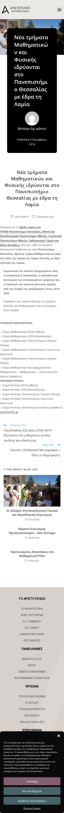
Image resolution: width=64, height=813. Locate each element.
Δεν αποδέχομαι (32, 791)
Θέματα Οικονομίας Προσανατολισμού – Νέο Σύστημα (32, 531)
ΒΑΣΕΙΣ (32, 665)
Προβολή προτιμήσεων (32, 801)
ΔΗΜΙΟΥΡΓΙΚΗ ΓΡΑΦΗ (32, 634)
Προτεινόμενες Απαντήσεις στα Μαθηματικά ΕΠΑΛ (32, 554)
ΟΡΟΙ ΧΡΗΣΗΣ (32, 715)
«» (31, 236)
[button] (58, 735)
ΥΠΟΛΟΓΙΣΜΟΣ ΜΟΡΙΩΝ (32, 696)
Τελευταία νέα (45, 216)
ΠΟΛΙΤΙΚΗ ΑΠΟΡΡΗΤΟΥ (32, 709)
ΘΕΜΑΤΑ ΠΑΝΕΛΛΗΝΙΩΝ (32, 671)
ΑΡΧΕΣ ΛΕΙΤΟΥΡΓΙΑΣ (32, 615)
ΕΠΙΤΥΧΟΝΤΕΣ (32, 640)
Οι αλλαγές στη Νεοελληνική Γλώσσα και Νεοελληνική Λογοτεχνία (32, 512)
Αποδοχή (32, 781)
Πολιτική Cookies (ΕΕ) (32, 722)
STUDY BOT (32, 702)
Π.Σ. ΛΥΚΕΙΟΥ (32, 627)
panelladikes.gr (9, 412)
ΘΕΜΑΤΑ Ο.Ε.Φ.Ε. (32, 659)
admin (41, 128)
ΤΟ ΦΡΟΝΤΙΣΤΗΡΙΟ (32, 608)
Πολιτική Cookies (32, 808)
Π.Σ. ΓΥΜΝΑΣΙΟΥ (32, 621)
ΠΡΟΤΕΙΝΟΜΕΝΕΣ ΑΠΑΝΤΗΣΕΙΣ (32, 678)
